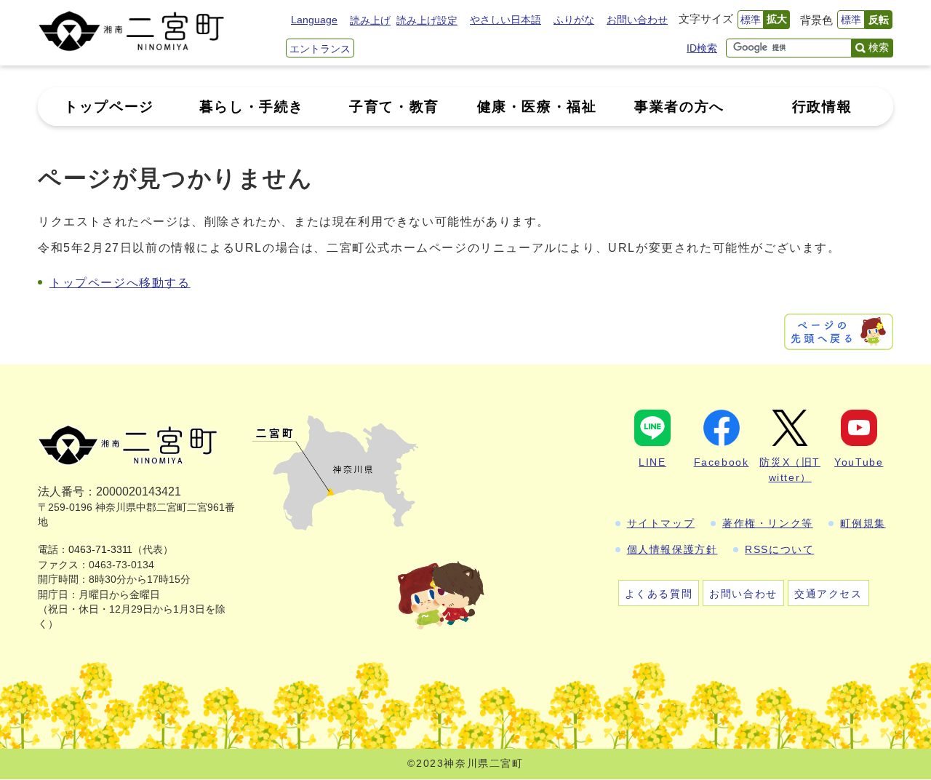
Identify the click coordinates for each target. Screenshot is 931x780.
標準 (750, 19)
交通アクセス (828, 594)
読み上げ (370, 20)
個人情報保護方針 (672, 549)
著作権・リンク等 (767, 523)
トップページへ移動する (120, 282)
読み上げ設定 (426, 20)
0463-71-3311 (100, 549)
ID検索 (702, 48)
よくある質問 (659, 594)
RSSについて (779, 549)
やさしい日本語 (505, 19)
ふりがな (574, 19)
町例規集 (862, 523)
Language (314, 19)
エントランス (320, 49)
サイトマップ (661, 523)
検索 (878, 47)
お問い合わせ (637, 19)
